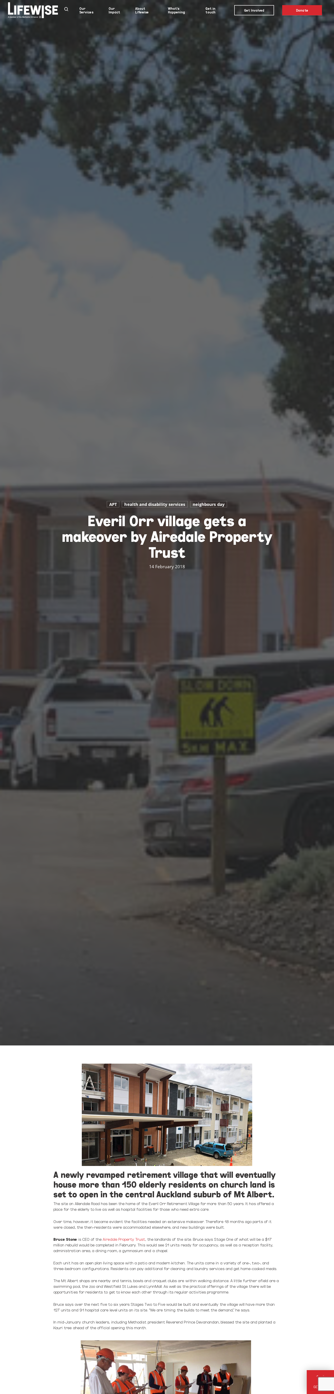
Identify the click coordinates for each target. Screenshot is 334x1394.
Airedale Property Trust (124, 1239)
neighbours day (208, 504)
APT (113, 504)
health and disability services (154, 504)
